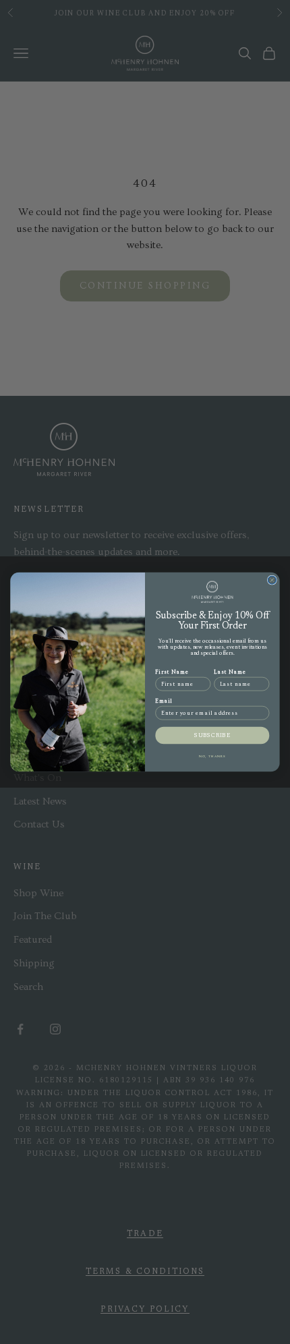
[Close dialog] (272, 580)
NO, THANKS (212, 756)
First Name (172, 672)
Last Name (230, 672)
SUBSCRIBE (212, 735)
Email (164, 701)
